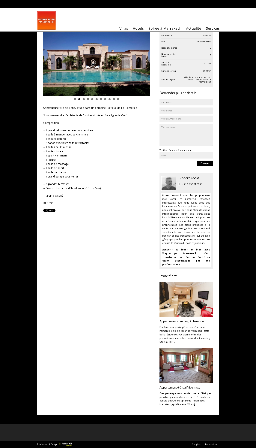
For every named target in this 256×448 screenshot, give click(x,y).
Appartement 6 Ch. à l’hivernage (179, 387)
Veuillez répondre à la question (175, 150)
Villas (123, 28)
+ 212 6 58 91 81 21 (192, 184)
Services (213, 28)
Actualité (193, 28)
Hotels (138, 28)
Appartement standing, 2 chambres (181, 321)
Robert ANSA (189, 178)
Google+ (196, 444)
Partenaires (211, 444)
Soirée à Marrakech (164, 28)
